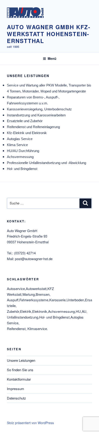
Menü (52, 58)
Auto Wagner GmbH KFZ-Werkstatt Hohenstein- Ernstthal (48, 34)
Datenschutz (16, 398)
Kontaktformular (19, 379)
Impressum (15, 388)
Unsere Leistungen (21, 360)
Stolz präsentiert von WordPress (30, 422)
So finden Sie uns (20, 369)
